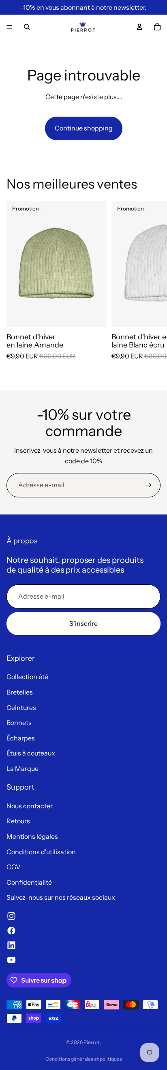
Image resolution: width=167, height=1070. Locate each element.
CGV (13, 867)
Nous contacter (29, 806)
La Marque (22, 768)
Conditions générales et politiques (83, 1059)
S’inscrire (83, 623)
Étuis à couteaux (30, 753)
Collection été (27, 677)
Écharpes (20, 738)
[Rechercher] (27, 27)
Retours (18, 821)
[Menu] (9, 26)
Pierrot (92, 1042)
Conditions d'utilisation (41, 852)
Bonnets (19, 722)
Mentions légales (32, 836)
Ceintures (21, 707)
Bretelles (19, 692)
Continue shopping (84, 128)
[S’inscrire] (148, 485)
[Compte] (139, 27)
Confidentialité (29, 882)
